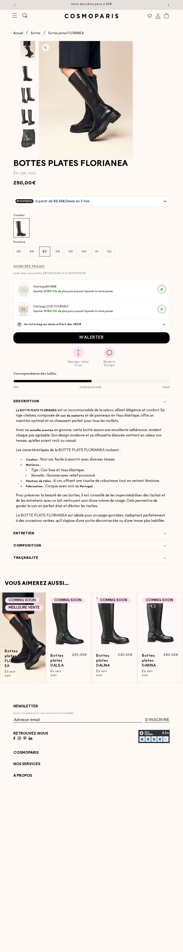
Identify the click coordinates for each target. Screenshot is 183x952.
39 (72, 253)
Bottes (35, 33)
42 (111, 253)
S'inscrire (157, 720)
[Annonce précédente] (15, 5)
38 (59, 253)
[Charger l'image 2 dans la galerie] (28, 73)
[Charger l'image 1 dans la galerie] (28, 51)
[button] (14, 15)
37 (46, 253)
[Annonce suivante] (168, 5)
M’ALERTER (91, 338)
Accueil (18, 33)
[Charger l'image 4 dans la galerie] (28, 117)
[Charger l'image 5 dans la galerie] (28, 139)
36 (33, 253)
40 (85, 253)
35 (20, 253)
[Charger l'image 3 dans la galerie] (28, 95)
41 (98, 253)
